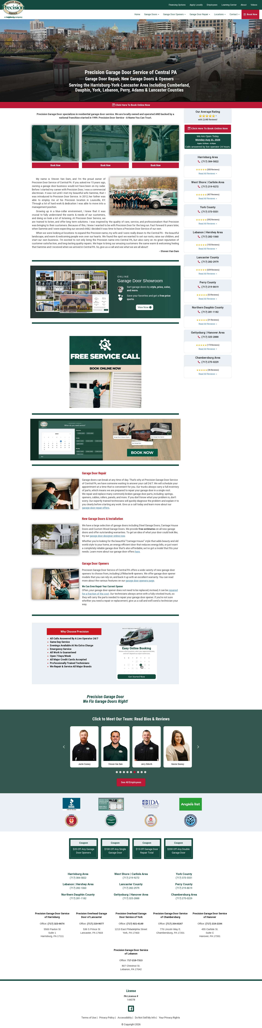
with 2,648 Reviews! (207, 119)
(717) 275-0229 (209, 362)
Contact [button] (234, 14)
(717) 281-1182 (209, 311)
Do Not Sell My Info (145, 1017)
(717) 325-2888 (209, 336)
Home (137, 14)
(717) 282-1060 (209, 236)
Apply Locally (196, 5)
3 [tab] (124, 772)
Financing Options (177, 5)
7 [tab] (138, 772)
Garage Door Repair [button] (199, 14)
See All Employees (131, 782)
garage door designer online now (107, 535)
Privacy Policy (106, 1017)
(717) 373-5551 (209, 211)
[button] (207, 171)
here (137, 551)
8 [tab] (141, 772)
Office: (52, 923)
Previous (64, 746)
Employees (212, 5)
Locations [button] (219, 14)
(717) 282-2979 (209, 261)
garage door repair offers (95, 507)
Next (198, 746)
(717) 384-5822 (209, 161)
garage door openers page (140, 580)
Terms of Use (88, 1017)
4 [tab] (127, 772)
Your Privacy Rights (169, 1017)
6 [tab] (134, 772)
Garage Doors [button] (151, 14)
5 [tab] (131, 772)
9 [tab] (145, 772)
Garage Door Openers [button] (173, 14)
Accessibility (125, 1017)
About (244, 5)
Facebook (131, 1009)
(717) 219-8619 (209, 286)
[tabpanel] (84, 746)
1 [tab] (116, 772)
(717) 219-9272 (209, 186)
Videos (254, 5)
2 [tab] (120, 772)
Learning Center (229, 5)
